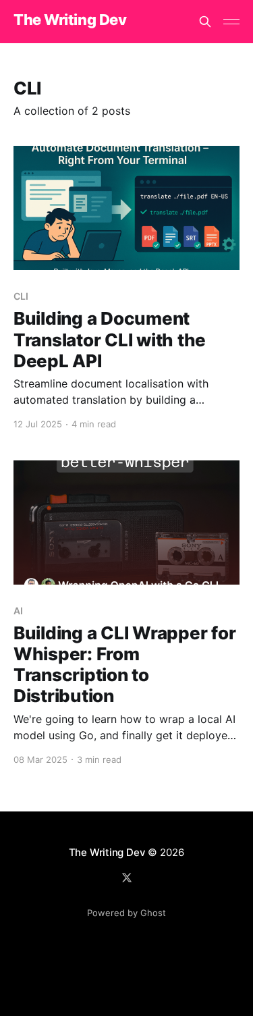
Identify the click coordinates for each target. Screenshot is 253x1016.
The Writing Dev (69, 20)
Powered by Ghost (126, 912)
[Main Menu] (231, 21)
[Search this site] (205, 21)
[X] (126, 877)
